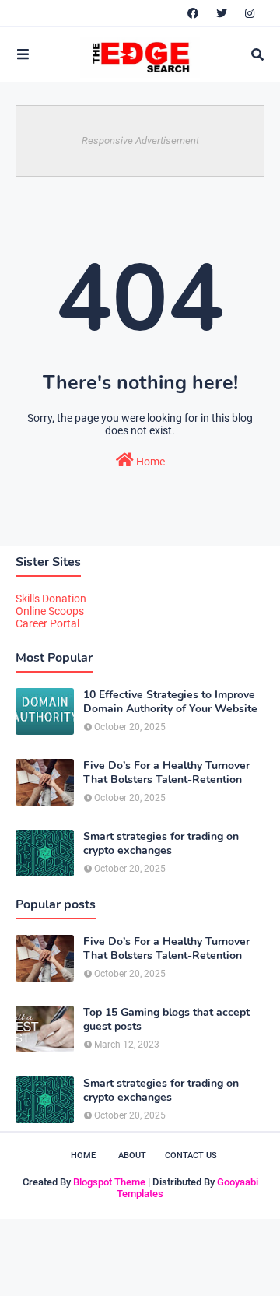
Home (149, 461)
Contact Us (191, 1155)
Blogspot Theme (109, 1182)
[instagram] (249, 13)
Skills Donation (51, 598)
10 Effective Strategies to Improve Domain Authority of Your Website (170, 702)
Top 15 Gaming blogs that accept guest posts (166, 1020)
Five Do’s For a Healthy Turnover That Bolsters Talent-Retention (166, 773)
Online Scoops (50, 611)
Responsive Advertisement (140, 140)
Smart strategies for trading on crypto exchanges (161, 844)
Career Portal (47, 623)
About (132, 1155)
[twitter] (221, 13)
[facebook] (193, 13)
